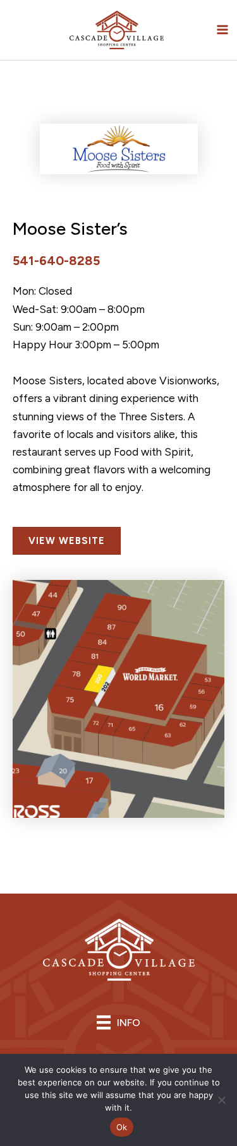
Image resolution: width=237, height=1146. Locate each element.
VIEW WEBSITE (66, 540)
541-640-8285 (56, 260)
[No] (221, 1100)
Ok (122, 1127)
